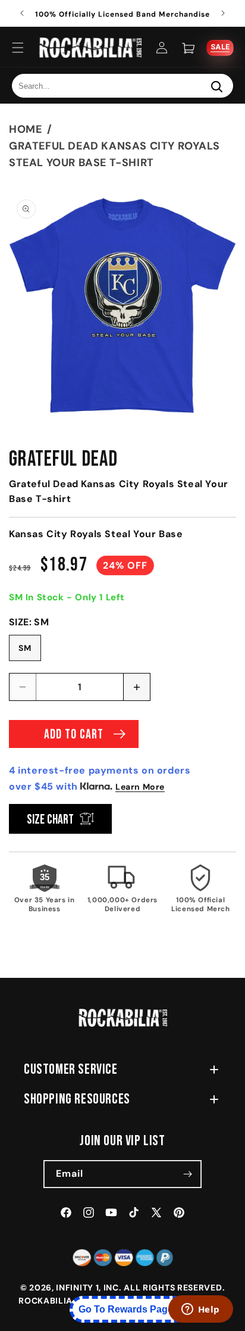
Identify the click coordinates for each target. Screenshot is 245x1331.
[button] (18, 48)
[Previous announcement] (22, 13)
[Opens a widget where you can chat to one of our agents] (200, 1310)
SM (25, 648)
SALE (220, 47)
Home (25, 129)
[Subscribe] (188, 1174)
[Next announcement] (223, 13)
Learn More (140, 786)
